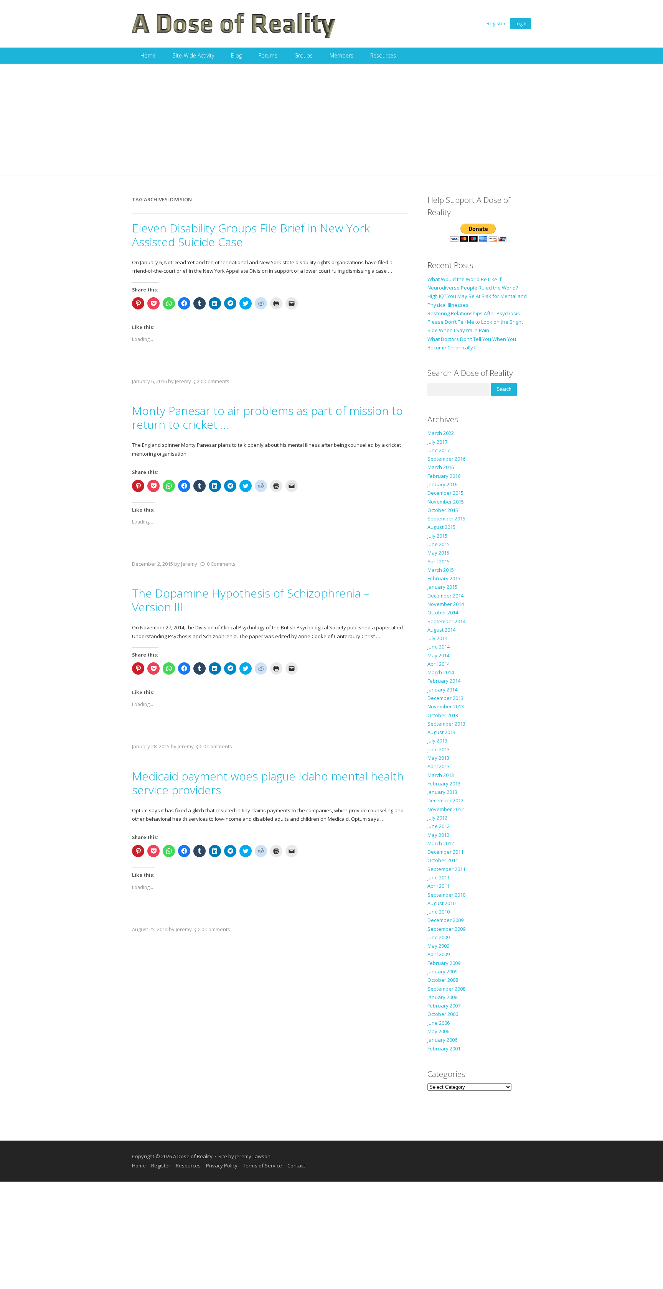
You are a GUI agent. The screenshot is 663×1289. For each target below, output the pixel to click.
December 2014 (445, 595)
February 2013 (443, 783)
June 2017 (438, 450)
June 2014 (438, 646)
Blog (236, 55)
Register (496, 23)
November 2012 (445, 809)
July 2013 (437, 740)
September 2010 (446, 894)
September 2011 (446, 869)
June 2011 (438, 877)
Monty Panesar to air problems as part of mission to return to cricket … (267, 417)
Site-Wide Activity (193, 55)
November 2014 (445, 604)
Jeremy (183, 381)
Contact (296, 1165)
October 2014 (442, 612)
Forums (268, 55)
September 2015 (446, 518)
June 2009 (438, 937)
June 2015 (438, 544)
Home (148, 55)
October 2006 (442, 1014)
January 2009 (442, 971)
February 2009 (443, 963)
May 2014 (438, 655)
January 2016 (442, 484)
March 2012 (440, 843)
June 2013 (438, 749)
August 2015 (441, 527)
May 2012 (438, 834)
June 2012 (438, 826)
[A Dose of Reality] (234, 37)
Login (520, 23)
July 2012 (437, 817)
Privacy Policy (221, 1165)
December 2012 (445, 800)
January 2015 (442, 586)
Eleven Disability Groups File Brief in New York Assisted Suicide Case (251, 235)
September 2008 (446, 988)
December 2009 (445, 920)
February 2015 (443, 578)
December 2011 (445, 851)
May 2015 (438, 552)
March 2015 (440, 569)
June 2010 (438, 911)
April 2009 (438, 954)
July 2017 (437, 441)
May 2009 (438, 945)
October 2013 (442, 715)
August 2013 (441, 732)
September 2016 (446, 458)
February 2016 (443, 475)
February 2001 (443, 1048)
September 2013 (446, 723)
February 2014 (443, 680)
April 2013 (438, 766)
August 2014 (441, 629)
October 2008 (442, 979)
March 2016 (440, 467)
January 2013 (442, 792)
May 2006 (438, 1031)
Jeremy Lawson (252, 1156)
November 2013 (445, 706)
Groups (303, 55)
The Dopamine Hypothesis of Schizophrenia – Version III (250, 600)
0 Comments (215, 381)
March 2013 (440, 775)
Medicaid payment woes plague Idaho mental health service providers (268, 783)
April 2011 (438, 885)
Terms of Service (262, 1165)
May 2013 (438, 757)
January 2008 (442, 997)
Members (341, 55)
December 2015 (445, 492)
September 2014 (446, 621)
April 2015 (438, 561)
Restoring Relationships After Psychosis (473, 313)
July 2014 (437, 638)
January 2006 (442, 1039)
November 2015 (445, 501)
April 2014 (438, 663)
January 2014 (442, 689)
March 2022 (440, 433)
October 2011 (442, 860)
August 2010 (441, 903)
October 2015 (442, 510)
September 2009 (446, 928)
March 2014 (440, 672)
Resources (383, 55)
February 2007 (443, 1005)
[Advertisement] (331, 121)
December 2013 (445, 698)
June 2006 (438, 1022)
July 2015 (437, 535)
